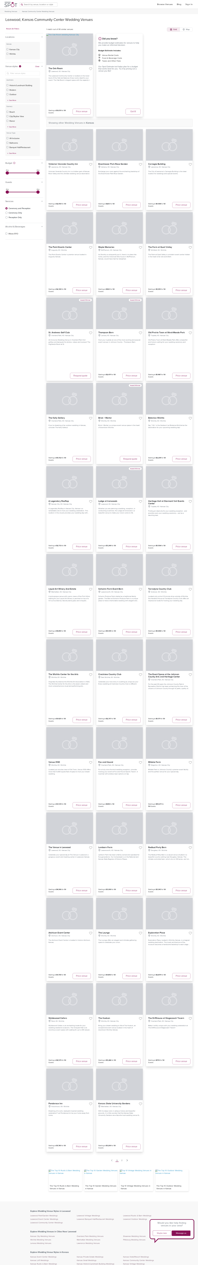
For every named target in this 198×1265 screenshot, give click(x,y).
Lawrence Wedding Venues (88, 1243)
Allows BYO (13, 234)
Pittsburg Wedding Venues (134, 1240)
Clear (37, 66)
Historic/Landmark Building (20, 85)
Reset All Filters (12, 29)
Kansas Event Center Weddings (43, 1257)
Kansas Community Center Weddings (138, 1260)
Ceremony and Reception (19, 208)
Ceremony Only (15, 213)
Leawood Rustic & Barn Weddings (137, 1215)
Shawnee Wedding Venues (134, 1236)
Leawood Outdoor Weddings (135, 1219)
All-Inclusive (14, 138)
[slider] (7, 173)
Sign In (189, 4)
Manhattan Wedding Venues (88, 1240)
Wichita (12, 54)
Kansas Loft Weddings (39, 1260)
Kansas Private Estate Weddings (90, 1257)
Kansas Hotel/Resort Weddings (136, 1257)
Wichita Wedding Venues (40, 1240)
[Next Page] (127, 1160)
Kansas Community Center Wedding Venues (38, 11)
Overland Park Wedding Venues (90, 1236)
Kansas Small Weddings (86, 1260)
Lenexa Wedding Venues (40, 1243)
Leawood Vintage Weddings (88, 1215)
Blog (179, 4)
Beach (12, 112)
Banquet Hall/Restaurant (19, 147)
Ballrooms (13, 143)
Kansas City (14, 49)
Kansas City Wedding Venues (42, 1236)
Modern (12, 90)
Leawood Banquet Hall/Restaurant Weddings (95, 1219)
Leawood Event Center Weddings (44, 1219)
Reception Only (15, 217)
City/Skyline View (16, 116)
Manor (12, 121)
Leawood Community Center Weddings (46, 1223)
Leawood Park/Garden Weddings (44, 1215)
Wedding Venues (11, 11)
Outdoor (12, 94)
